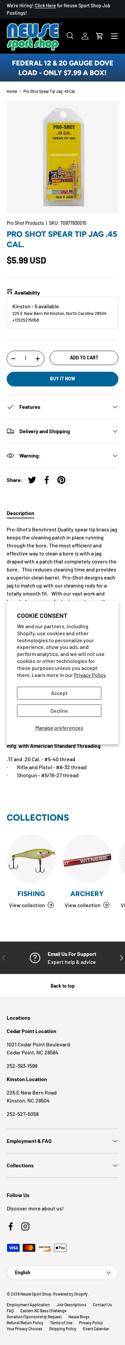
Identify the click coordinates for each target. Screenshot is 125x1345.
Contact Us (102, 1304)
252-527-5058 (23, 1114)
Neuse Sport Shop (35, 1294)
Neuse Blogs (79, 1316)
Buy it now (62, 378)
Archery (87, 893)
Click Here (45, 5)
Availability (27, 292)
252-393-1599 (22, 1065)
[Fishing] (31, 858)
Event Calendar (96, 1328)
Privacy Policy (90, 675)
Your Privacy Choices (24, 1328)
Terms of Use (61, 1322)
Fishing (31, 893)
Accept (59, 693)
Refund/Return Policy (25, 1322)
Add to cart (84, 357)
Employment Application (28, 1304)
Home (12, 91)
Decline (59, 710)
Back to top (63, 986)
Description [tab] (20, 513)
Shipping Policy (62, 1328)
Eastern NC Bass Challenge (43, 1310)
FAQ (10, 1310)
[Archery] (87, 858)
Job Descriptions (71, 1304)
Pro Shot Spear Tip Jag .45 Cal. (49, 91)
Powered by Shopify (70, 1294)
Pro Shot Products (25, 223)
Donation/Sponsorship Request (34, 1316)
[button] (99, 36)
